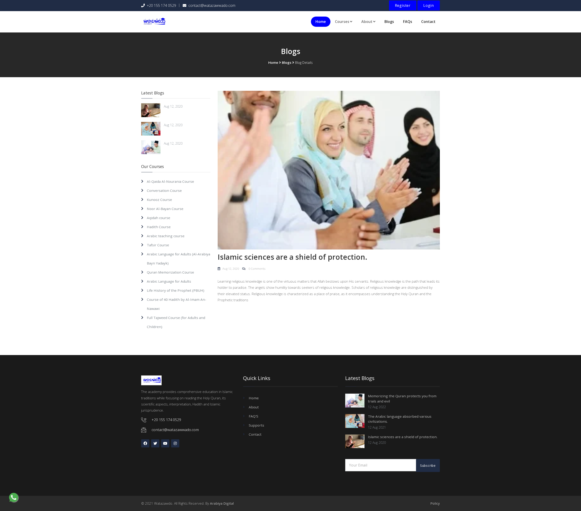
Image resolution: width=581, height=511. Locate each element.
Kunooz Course (159, 199)
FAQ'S (253, 416)
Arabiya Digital (222, 503)
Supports (256, 425)
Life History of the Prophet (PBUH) (175, 290)
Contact (428, 21)
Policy (435, 503)
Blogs (389, 21)
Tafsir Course (158, 245)
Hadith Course (159, 227)
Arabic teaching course (166, 236)
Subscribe (428, 465)
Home (320, 21)
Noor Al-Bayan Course (165, 208)
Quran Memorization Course (170, 272)
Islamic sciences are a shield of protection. (402, 436)
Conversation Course (164, 190)
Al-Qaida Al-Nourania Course (170, 181)
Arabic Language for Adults (169, 281)
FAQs (407, 21)
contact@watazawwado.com (211, 5)
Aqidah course (158, 217)
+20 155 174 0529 (161, 5)
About (254, 407)
